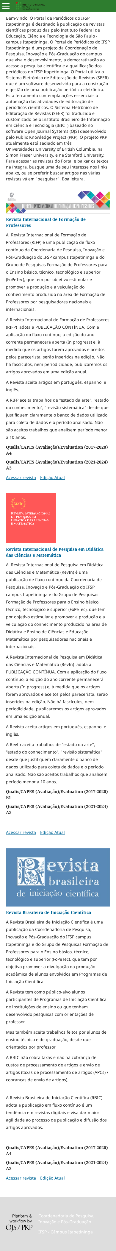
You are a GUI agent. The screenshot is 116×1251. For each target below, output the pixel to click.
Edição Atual (52, 477)
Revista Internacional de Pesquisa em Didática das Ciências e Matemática (55, 552)
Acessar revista (21, 477)
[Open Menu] (6, 6)
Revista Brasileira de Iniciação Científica (48, 912)
